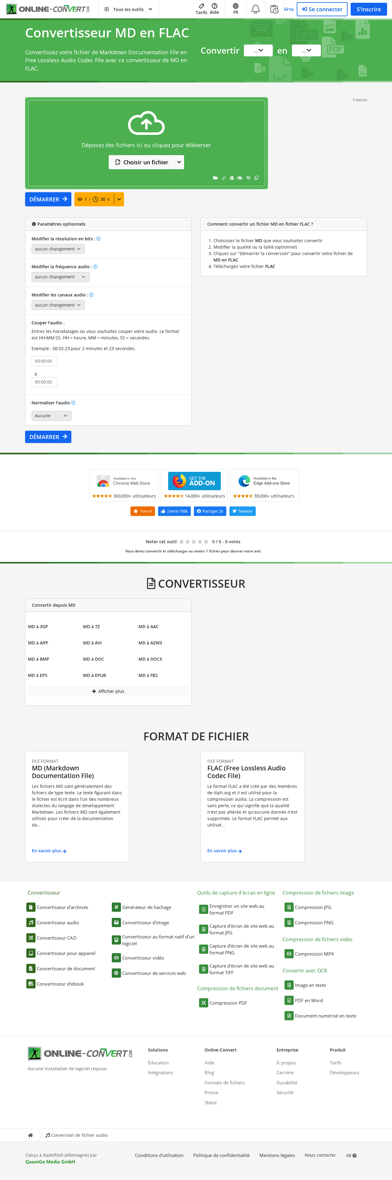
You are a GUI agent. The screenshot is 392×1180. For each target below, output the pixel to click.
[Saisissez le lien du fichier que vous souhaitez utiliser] (224, 177)
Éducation (158, 1063)
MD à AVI (92, 643)
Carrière (285, 1072)
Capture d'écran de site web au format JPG (241, 929)
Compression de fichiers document (237, 988)
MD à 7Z (91, 626)
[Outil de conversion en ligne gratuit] (52, 9)
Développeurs (344, 1072)
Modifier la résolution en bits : (64, 239)
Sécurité (285, 1092)
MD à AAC (148, 626)
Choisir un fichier (145, 162)
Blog (209, 1072)
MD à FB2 (148, 675)
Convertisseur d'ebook (60, 984)
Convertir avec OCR (305, 970)
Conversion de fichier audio (79, 1135)
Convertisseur (44, 892)
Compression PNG (314, 922)
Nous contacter (320, 1155)
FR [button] (235, 12)
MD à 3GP (38, 626)
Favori (146, 511)
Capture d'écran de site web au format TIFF (241, 969)
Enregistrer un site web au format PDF (236, 909)
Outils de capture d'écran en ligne (236, 892)
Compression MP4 (314, 954)
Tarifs (201, 12)
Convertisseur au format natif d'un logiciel (158, 940)
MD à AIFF (38, 643)
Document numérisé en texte (325, 1016)
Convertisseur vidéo (143, 958)
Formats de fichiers (225, 1082)
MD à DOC (93, 659)
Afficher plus (110, 691)
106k (178, 511)
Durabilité (287, 1082)
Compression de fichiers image (318, 892)
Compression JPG (313, 907)
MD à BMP (38, 659)
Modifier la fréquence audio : (62, 266)
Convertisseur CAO (57, 938)
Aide (214, 12)
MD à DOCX (150, 659)
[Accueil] (30, 1135)
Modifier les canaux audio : (60, 295)
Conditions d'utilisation (159, 1155)
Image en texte (310, 985)
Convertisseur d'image (145, 922)
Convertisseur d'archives (62, 907)
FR (349, 1156)
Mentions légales (277, 1155)
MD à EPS (37, 675)
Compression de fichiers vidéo (317, 939)
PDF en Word (309, 1000)
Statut (211, 1102)
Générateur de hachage (146, 907)
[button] (128, 9)
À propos (286, 1063)
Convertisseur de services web (154, 973)
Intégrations (160, 1072)
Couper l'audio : (48, 323)
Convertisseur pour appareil (66, 953)
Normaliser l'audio (51, 403)
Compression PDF (228, 1003)
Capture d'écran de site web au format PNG (241, 949)
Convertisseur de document (66, 968)
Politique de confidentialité (221, 1155)
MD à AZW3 (150, 643)
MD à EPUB (94, 675)
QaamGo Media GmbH (50, 1162)
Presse (211, 1092)
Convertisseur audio (58, 922)
